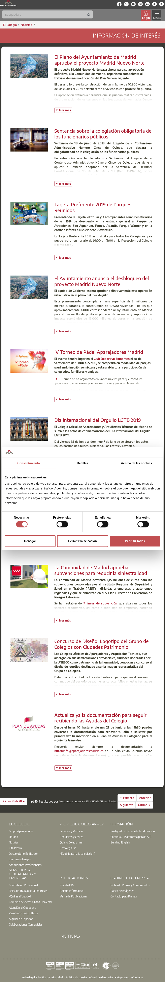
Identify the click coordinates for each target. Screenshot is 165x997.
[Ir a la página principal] (8, 3)
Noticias (14, 842)
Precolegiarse (68, 848)
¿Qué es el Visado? (20, 896)
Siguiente (126, 805)
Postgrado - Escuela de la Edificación (132, 831)
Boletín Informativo (72, 890)
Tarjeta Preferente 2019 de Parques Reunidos (92, 207)
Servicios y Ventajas (71, 831)
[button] (13, 801)
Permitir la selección (82, 541)
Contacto (137, 977)
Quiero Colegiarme (71, 842)
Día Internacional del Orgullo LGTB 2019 (97, 420)
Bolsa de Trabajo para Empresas (28, 890)
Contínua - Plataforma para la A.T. (130, 836)
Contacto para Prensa (123, 896)
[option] (31, 831)
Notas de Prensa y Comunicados (130, 885)
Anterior (145, 798)
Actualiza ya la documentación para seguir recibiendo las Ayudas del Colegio (100, 718)
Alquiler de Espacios (21, 919)
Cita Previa (15, 848)
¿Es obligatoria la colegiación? (77, 853)
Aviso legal (28, 977)
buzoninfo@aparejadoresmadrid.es (78, 751)
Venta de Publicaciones (74, 896)
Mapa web (123, 977)
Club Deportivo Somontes (112, 358)
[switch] (62, 524)
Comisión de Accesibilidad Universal (30, 902)
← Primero (127, 798)
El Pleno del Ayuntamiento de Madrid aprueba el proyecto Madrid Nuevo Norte (99, 60)
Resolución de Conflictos (23, 913)
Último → (144, 805)
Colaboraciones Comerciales (25, 924)
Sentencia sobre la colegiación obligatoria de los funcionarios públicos (103, 133)
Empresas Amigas (20, 859)
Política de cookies (76, 977)
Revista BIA (67, 885)
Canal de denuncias (101, 977)
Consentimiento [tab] (28, 463)
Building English (120, 842)
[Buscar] (88, 15)
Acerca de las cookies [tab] (136, 463)
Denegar (30, 541)
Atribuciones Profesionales (25, 865)
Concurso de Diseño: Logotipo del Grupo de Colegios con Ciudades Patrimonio (101, 644)
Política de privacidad (50, 977)
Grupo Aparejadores (21, 831)
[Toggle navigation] (157, 15)
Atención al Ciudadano (22, 907)
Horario (13, 836)
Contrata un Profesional (23, 885)
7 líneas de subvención (100, 603)
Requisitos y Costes (71, 836)
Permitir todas (135, 541)
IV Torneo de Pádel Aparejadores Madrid (98, 352)
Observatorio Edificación (23, 853)
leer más (65, 110)
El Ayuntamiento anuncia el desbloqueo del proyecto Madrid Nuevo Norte (101, 281)
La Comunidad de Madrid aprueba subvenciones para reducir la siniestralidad (100, 570)
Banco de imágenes (122, 890)
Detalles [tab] (82, 463)
